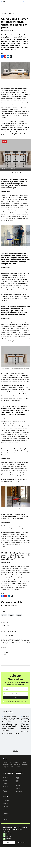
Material (23, 436)
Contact (5, 787)
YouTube (5, 819)
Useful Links (6, 622)
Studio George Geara (7, 605)
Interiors (11, 615)
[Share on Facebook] (2, 56)
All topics (19, 615)
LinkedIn (5, 803)
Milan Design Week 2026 (17, 779)
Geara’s (12, 373)
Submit (5, 783)
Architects (18, 791)
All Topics (5, 790)
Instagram (3, 647)
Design (3, 13)
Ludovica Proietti (9, 30)
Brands (17, 785)
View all (15, 751)
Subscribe (6, 780)
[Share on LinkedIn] (8, 56)
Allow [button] (8, 842)
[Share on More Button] (13, 56)
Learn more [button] (6, 831)
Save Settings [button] (22, 842)
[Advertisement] (16, 7)
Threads (5, 806)
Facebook (6, 810)
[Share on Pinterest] (5, 56)
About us (5, 777)
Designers (18, 788)
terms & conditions (21, 701)
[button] (4, 834)
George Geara (5, 625)
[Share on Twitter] (11, 56)
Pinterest (5, 813)
